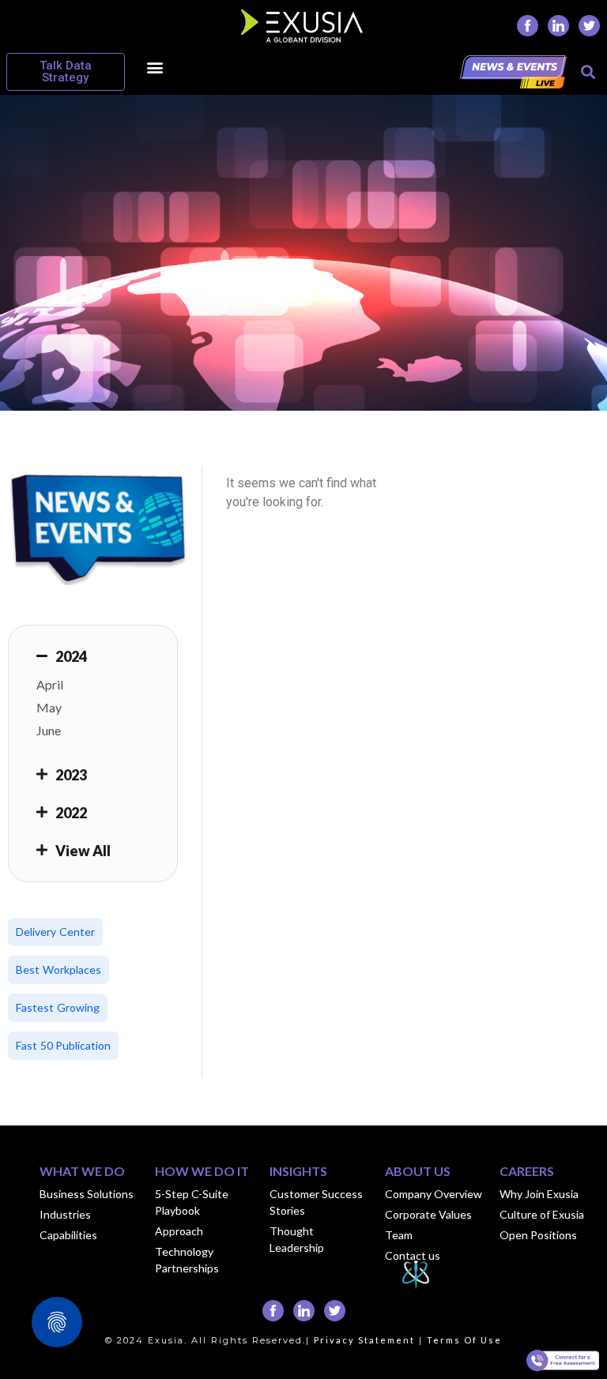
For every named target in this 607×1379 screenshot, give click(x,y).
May (49, 707)
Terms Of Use (464, 1340)
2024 (71, 656)
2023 (71, 774)
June (48, 730)
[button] (154, 67)
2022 (71, 812)
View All (83, 850)
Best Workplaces (58, 969)
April (49, 684)
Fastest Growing (58, 1007)
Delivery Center (55, 931)
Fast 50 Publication (63, 1045)
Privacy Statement (364, 1340)
